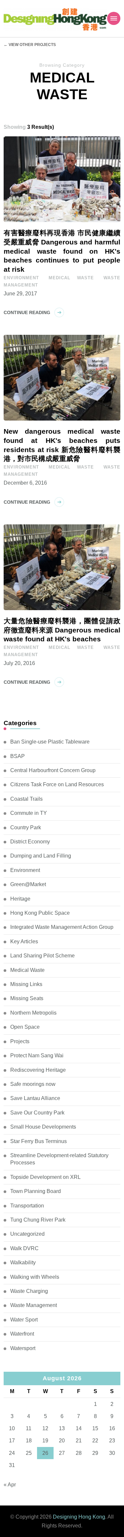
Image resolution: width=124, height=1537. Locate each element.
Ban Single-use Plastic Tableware (50, 742)
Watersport (22, 1348)
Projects (19, 1041)
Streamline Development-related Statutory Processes (59, 1159)
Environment (21, 277)
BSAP (17, 756)
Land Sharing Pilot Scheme (42, 955)
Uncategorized (27, 1234)
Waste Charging (29, 1291)
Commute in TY (28, 813)
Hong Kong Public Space (40, 913)
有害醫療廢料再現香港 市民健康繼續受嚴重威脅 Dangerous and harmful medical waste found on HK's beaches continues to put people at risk (62, 251)
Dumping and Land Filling (40, 856)
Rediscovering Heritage (38, 1070)
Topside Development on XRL (45, 1177)
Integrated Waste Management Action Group (61, 927)
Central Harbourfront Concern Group (53, 770)
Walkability (23, 1262)
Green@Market (28, 884)
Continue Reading (27, 312)
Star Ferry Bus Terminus (38, 1141)
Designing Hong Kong (79, 1517)
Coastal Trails (26, 799)
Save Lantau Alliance (35, 1098)
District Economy (30, 841)
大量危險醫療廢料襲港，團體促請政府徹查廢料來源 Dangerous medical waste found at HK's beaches (62, 630)
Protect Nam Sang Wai (36, 1055)
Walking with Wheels (34, 1277)
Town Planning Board (35, 1191)
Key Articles (24, 941)
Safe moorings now (33, 1084)
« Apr (10, 1484)
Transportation (27, 1205)
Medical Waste (71, 277)
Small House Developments (43, 1127)
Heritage (20, 899)
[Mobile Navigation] (113, 18)
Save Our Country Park (37, 1112)
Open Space (25, 1027)
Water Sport (24, 1319)
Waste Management (33, 1305)
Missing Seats (26, 998)
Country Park (25, 827)
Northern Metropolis (33, 1013)
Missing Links (26, 984)
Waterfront (22, 1334)
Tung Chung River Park (37, 1220)
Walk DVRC (24, 1248)
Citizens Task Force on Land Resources (57, 784)
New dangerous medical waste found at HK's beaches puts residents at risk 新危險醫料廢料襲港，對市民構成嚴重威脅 (62, 445)
